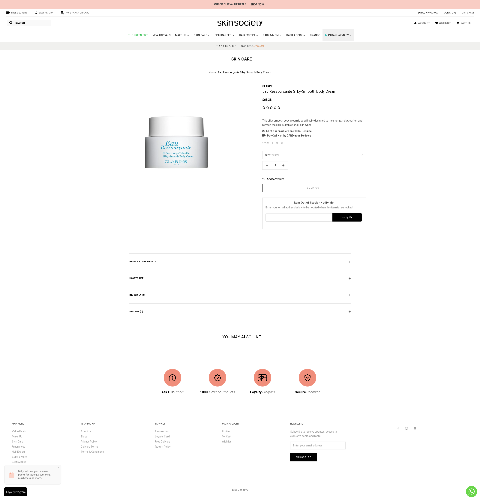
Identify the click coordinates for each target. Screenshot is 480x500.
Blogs (84, 436)
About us (86, 431)
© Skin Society (240, 490)
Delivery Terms (89, 446)
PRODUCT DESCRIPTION (142, 261)
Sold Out (314, 188)
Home (212, 72)
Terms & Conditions (92, 451)
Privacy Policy (89, 441)
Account (424, 23)
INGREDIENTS (137, 295)
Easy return (162, 431)
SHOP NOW (257, 4)
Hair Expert (18, 451)
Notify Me (347, 217)
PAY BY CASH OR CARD (77, 12)
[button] (271, 107)
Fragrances (18, 446)
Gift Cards (468, 12)
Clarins (267, 86)
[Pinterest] (282, 143)
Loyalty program (428, 12)
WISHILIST (445, 23)
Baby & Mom (19, 456)
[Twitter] (277, 143)
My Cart (226, 436)
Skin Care (17, 441)
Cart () (465, 23)
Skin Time (252, 46)
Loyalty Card (162, 436)
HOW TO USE (136, 278)
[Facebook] (272, 143)
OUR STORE (450, 12)
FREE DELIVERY (19, 12)
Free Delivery (162, 441)
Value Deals (19, 431)
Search (20, 23)
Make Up (17, 436)
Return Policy (163, 446)
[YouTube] (415, 428)
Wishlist (226, 441)
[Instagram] (406, 428)
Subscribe (304, 457)
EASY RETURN (46, 12)
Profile (226, 431)
